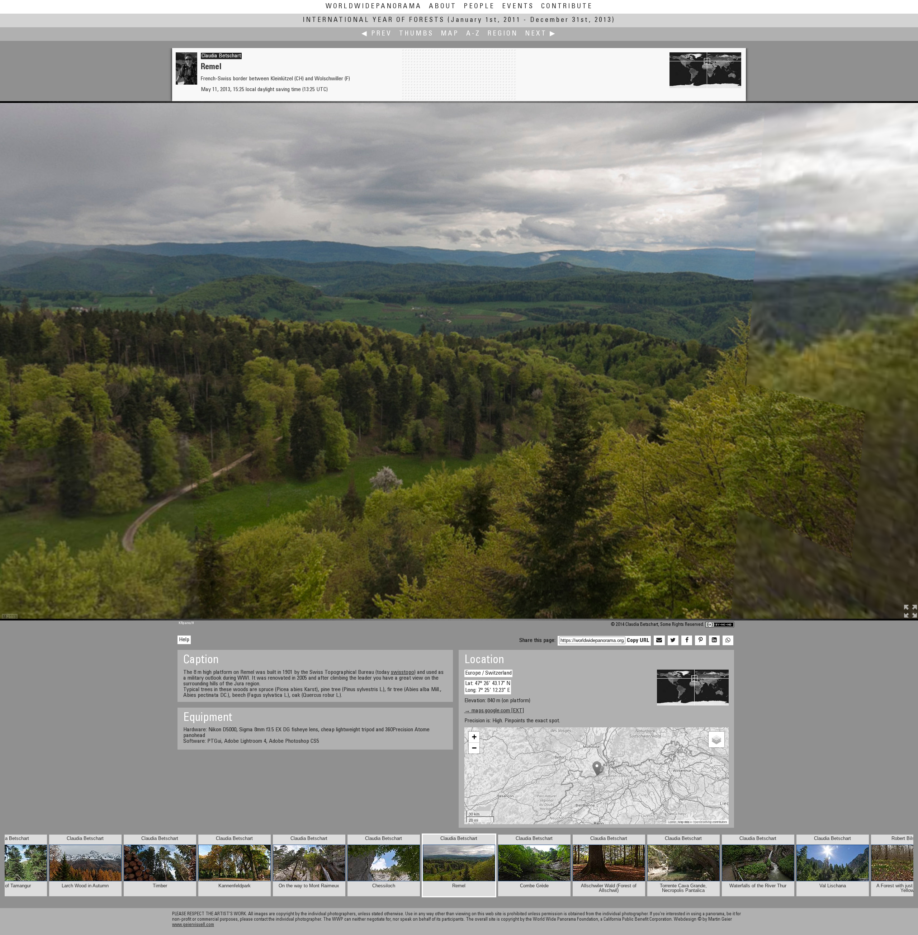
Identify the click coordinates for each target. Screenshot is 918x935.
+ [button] (474, 736)
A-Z (473, 33)
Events (518, 6)
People (479, 6)
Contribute (567, 6)
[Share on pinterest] (700, 640)
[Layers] (716, 739)
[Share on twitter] (673, 640)
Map (450, 33)
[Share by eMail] (659, 640)
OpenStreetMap (702, 822)
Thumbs (416, 33)
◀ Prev (376, 33)
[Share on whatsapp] (728, 640)
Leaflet (672, 822)
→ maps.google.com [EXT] (494, 711)
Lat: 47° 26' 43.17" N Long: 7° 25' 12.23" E (487, 687)
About (442, 6)
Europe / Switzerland (488, 673)
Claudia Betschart (221, 56)
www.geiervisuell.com (193, 925)
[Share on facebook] (687, 640)
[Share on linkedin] (714, 640)
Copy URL (638, 640)
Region (503, 33)
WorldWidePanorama (374, 6)
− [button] (474, 747)
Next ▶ (541, 33)
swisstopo (402, 672)
